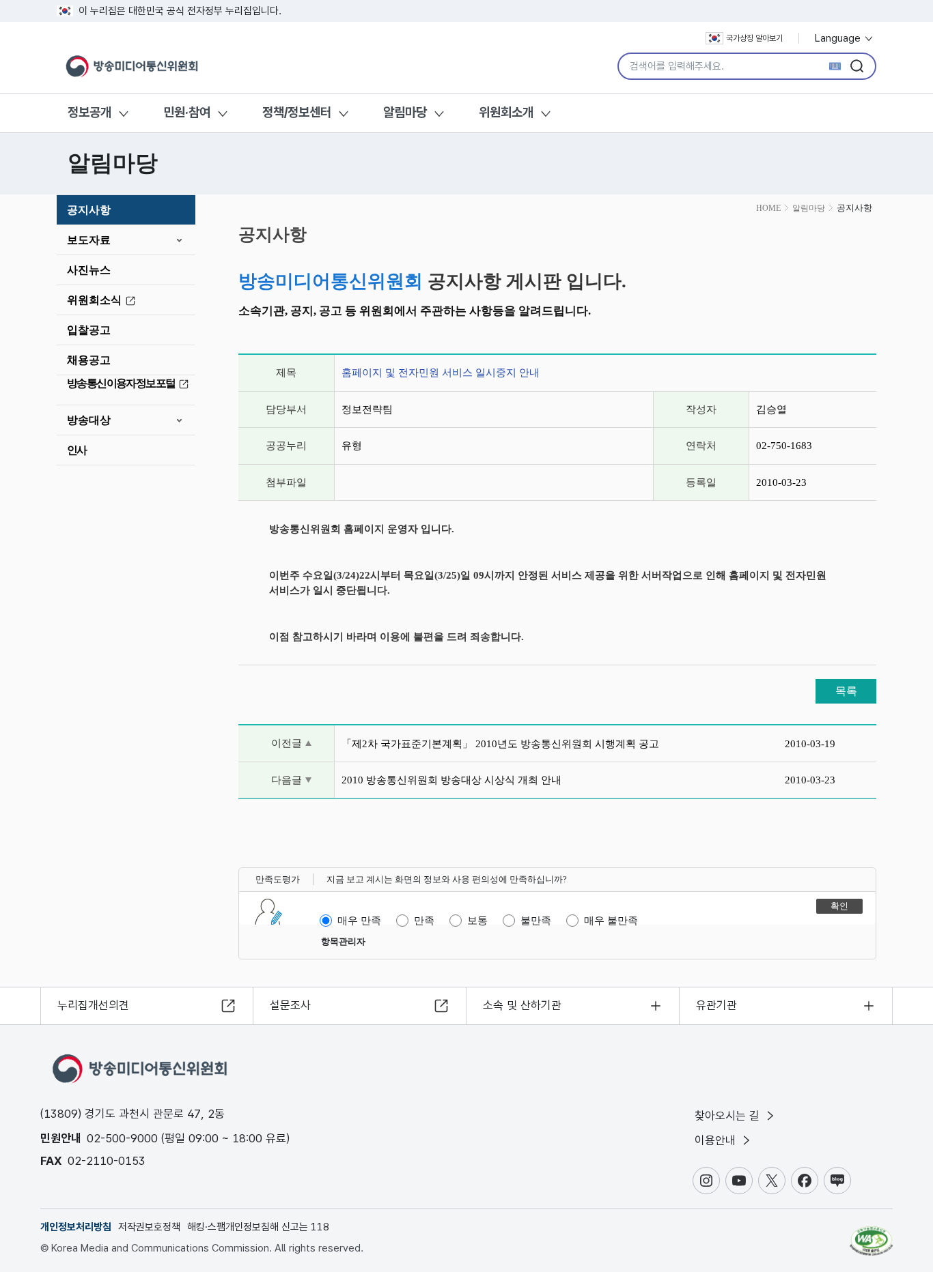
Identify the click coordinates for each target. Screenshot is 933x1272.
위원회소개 (506, 112)
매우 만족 (359, 920)
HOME (768, 208)
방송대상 (89, 420)
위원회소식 (94, 300)
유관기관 (716, 1005)
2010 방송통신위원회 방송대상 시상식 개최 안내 (451, 780)
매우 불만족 (611, 920)
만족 (424, 920)
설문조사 (290, 1005)
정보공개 (89, 112)
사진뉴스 (89, 270)
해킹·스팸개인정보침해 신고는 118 (258, 1227)
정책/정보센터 (296, 112)
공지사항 (89, 210)
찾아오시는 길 (729, 1116)
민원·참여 (186, 112)
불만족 (535, 920)
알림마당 (405, 112)
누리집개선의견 (93, 1005)
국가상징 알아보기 (754, 38)
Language (839, 38)
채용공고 (89, 360)
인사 (77, 450)
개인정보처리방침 (75, 1227)
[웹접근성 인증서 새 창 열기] (871, 1234)
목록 (846, 691)
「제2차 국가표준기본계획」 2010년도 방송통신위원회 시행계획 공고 (500, 743)
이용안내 (717, 1140)
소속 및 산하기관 (522, 1005)
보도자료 (89, 240)
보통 (477, 920)
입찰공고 (89, 330)
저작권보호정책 (149, 1227)
